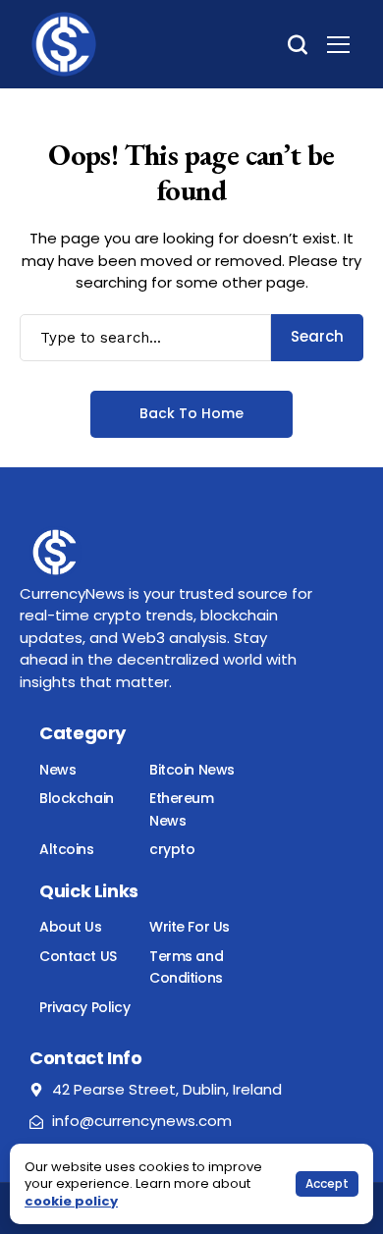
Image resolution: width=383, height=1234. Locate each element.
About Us (70, 927)
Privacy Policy (84, 1007)
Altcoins (66, 849)
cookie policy (71, 1201)
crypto (171, 849)
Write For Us (189, 927)
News (57, 769)
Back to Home (191, 413)
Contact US (78, 956)
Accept (327, 1183)
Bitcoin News (192, 769)
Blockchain (76, 798)
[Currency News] (64, 44)
